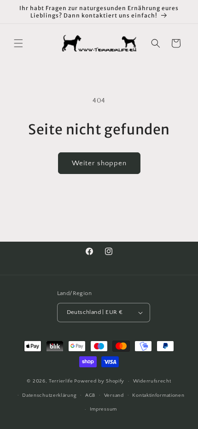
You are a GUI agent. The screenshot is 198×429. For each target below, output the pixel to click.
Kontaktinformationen (158, 395)
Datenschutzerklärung (49, 395)
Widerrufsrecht (152, 381)
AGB (90, 395)
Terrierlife (61, 381)
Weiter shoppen (99, 163)
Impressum (103, 409)
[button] (18, 43)
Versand (114, 395)
